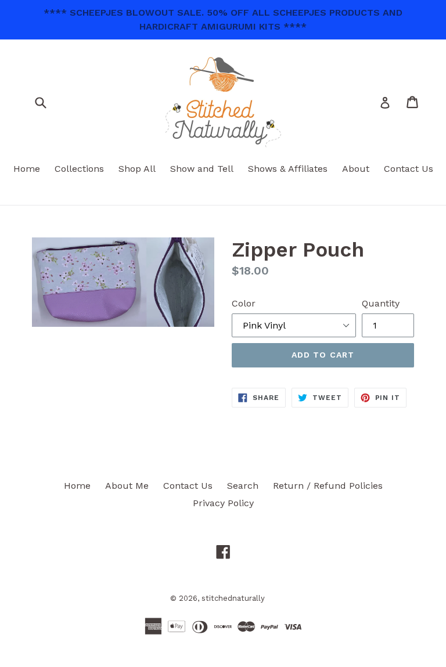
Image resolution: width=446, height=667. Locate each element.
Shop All (137, 168)
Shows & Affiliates (288, 168)
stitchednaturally (233, 598)
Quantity (381, 303)
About (355, 168)
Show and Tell (201, 168)
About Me (127, 485)
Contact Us (408, 168)
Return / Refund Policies (328, 485)
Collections (79, 168)
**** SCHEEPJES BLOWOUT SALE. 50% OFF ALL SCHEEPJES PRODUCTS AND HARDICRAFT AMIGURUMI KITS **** (223, 19)
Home (26, 168)
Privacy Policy (223, 503)
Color (244, 303)
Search (242, 485)
